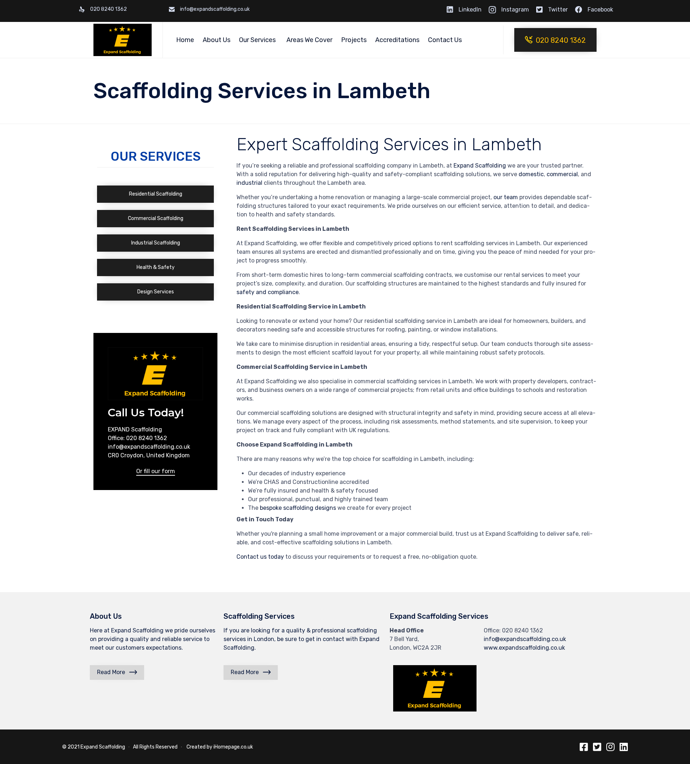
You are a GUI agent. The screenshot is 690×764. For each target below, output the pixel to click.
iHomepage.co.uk (233, 747)
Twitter (558, 9)
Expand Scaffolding (103, 747)
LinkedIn (470, 9)
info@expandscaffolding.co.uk (525, 639)
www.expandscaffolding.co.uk (524, 647)
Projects (354, 40)
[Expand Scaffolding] (122, 40)
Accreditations (397, 40)
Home (185, 40)
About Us (216, 40)
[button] (555, 40)
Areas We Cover (309, 40)
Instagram (515, 9)
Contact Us (445, 40)
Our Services (257, 40)
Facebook (600, 9)
